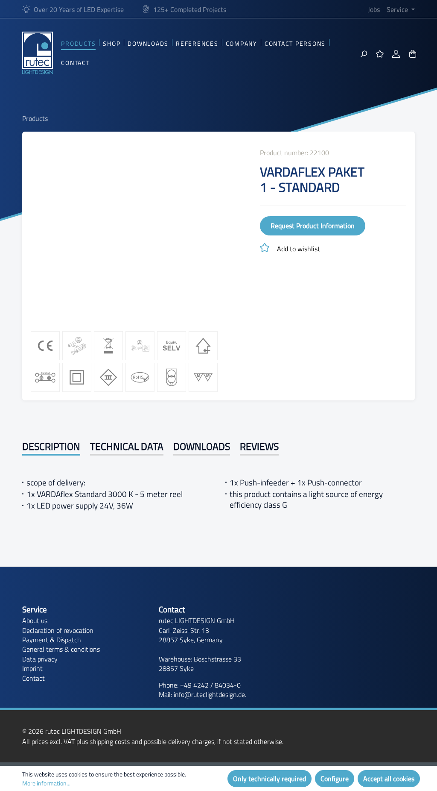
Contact (33, 678)
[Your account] (396, 53)
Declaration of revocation (57, 630)
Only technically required (269, 778)
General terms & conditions (61, 649)
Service (34, 609)
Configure (334, 778)
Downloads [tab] (201, 447)
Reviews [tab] (259, 447)
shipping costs (110, 741)
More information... (46, 783)
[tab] (51, 448)
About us (34, 620)
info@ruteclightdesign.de (209, 694)
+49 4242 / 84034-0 (210, 685)
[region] (136, 232)
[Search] (363, 53)
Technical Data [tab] (126, 447)
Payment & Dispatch (51, 640)
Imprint (32, 668)
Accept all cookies (388, 778)
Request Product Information (313, 226)
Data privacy (40, 659)
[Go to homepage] (37, 53)
